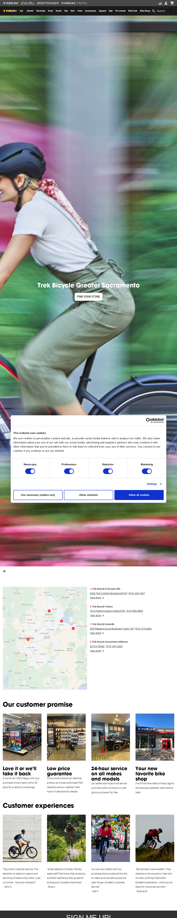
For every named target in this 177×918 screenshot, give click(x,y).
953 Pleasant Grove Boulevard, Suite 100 (111, 628)
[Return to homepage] (4, 571)
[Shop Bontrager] (48, 3)
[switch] (69, 471)
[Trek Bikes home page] (11, 3)
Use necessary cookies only (38, 494)
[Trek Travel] (74, 3)
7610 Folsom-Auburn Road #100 (107, 611)
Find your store (88, 296)
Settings (152, 484)
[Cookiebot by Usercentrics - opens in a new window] (148, 420)
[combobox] (162, 11)
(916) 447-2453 (114, 646)
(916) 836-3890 (134, 611)
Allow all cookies (139, 494)
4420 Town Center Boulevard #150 (108, 593)
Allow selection (88, 494)
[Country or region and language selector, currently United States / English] (160, 3)
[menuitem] (30, 11)
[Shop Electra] (28, 3)
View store (95, 597)
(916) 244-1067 (136, 593)
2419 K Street (97, 646)
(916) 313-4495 (143, 628)
